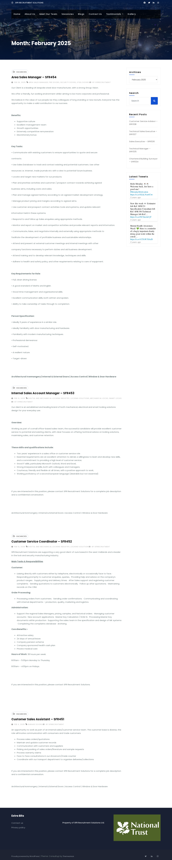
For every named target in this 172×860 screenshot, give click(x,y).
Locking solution (79, 547)
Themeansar (68, 856)
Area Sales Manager (38, 82)
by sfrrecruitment (101, 82)
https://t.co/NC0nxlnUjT (141, 216)
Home (17, 14)
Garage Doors (35, 724)
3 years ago (135, 197)
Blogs (81, 14)
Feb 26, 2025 (20, 82)
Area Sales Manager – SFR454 (33, 77)
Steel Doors (83, 82)
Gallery (132, 14)
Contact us (95, 14)
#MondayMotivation (139, 191)
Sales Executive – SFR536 (142, 141)
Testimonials (114, 14)
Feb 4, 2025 (19, 724)
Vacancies (68, 14)
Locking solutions (80, 398)
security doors (68, 82)
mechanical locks (99, 398)
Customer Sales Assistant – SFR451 (37, 719)
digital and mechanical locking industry (49, 398)
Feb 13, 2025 (19, 398)
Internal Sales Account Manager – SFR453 (42, 393)
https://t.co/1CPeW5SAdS (141, 239)
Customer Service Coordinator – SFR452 (41, 541)
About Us (30, 14)
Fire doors (54, 82)
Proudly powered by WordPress (25, 856)
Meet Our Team (48, 14)
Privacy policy (18, 827)
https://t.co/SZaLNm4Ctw (141, 194)
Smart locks (115, 398)
